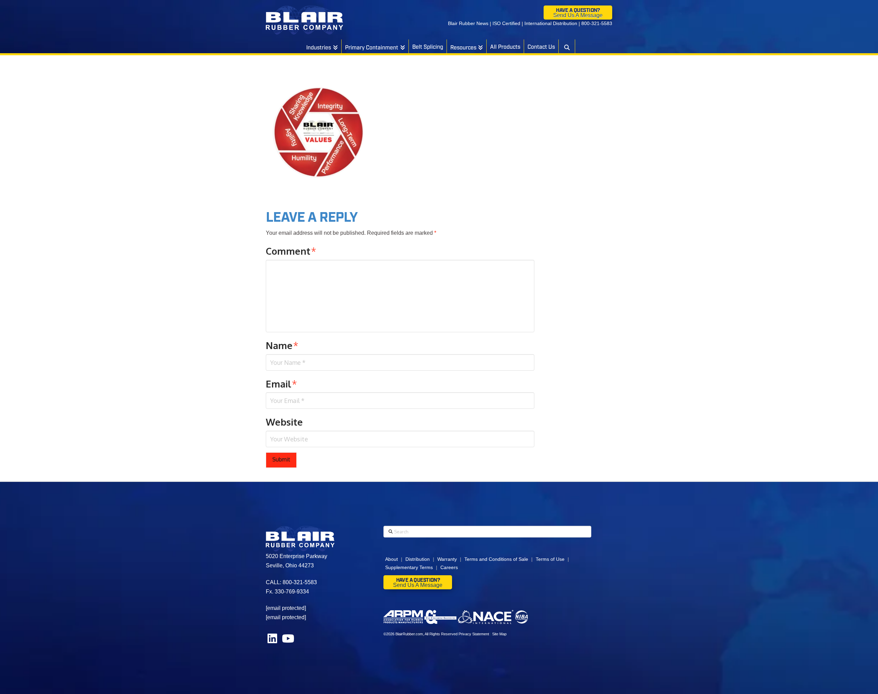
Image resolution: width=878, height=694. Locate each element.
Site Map (499, 634)
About (391, 559)
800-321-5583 (596, 23)
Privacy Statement (474, 634)
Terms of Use (550, 559)
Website (284, 422)
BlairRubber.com (409, 634)
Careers (449, 567)
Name (282, 345)
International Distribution (550, 23)
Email (281, 384)
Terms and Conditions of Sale (496, 559)
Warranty (447, 559)
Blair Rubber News (468, 23)
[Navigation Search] (566, 46)
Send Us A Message (578, 15)
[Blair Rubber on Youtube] (288, 641)
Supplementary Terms (409, 567)
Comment (291, 251)
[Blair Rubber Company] (304, 20)
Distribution (417, 559)
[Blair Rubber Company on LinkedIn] (273, 641)
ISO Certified (506, 23)
